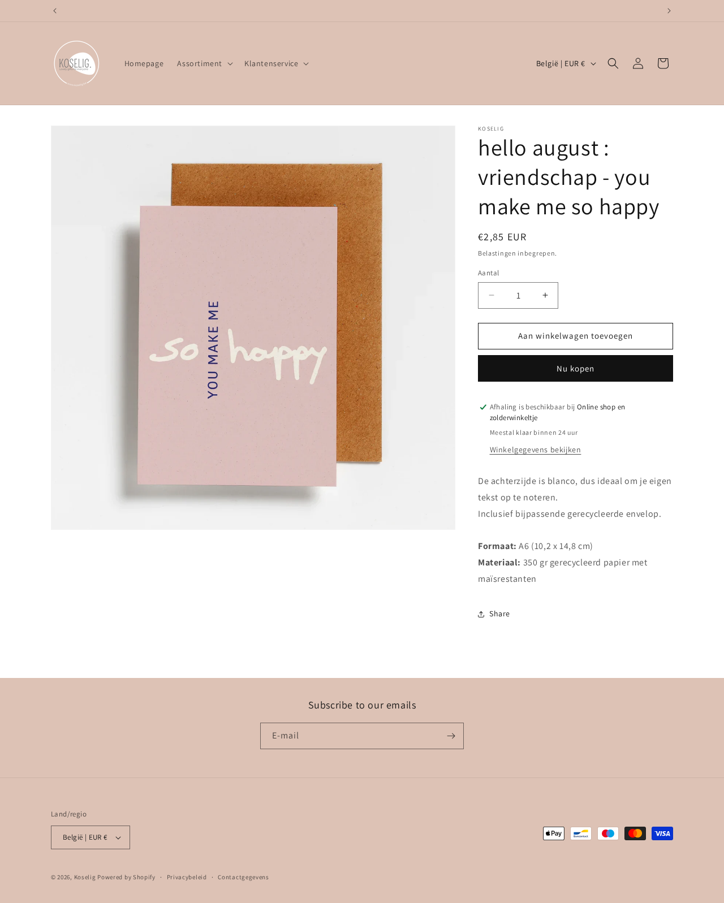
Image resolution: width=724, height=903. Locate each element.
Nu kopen (575, 368)
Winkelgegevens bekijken (535, 449)
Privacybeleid (187, 877)
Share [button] (499, 613)
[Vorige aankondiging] (54, 10)
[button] (204, 63)
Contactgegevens (243, 877)
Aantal (488, 273)
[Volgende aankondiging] (669, 10)
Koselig (85, 877)
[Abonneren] (450, 736)
